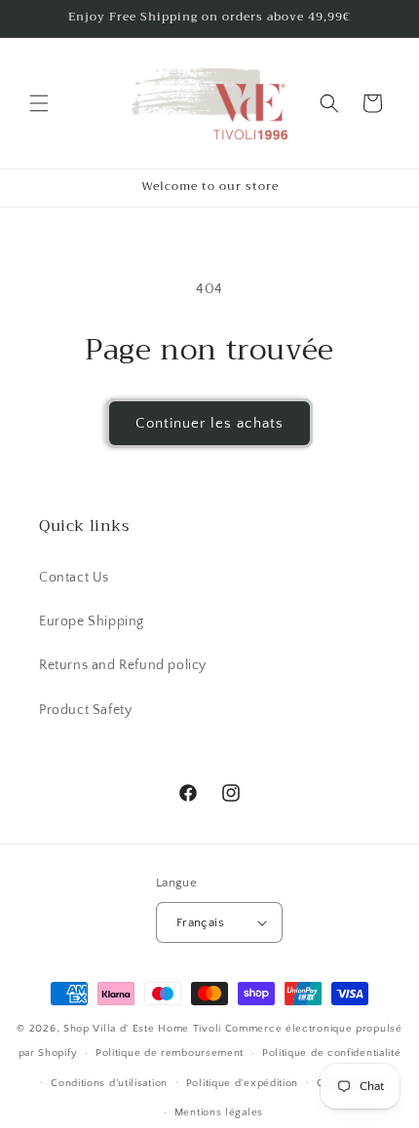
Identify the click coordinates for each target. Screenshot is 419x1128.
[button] (39, 103)
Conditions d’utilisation (109, 1083)
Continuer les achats (209, 423)
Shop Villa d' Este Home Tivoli (144, 1028)
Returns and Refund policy (123, 665)
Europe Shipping (91, 621)
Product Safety (85, 710)
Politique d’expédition (242, 1083)
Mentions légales (218, 1112)
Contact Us (74, 577)
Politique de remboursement (169, 1053)
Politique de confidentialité (331, 1053)
